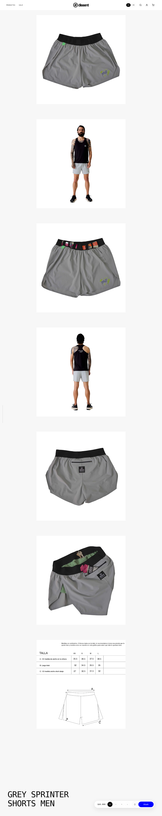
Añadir (146, 804)
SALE (21, 5)
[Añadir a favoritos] (135, 804)
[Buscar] (140, 5)
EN (134, 5)
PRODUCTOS (10, 5)
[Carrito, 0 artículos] (153, 5)
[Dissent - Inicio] (81, 5)
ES (128, 5)
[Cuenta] (146, 5)
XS (110, 804)
